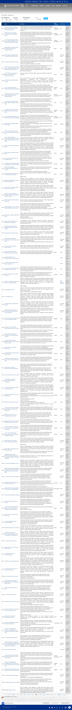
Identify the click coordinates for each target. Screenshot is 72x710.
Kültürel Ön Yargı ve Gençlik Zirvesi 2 (12, 233)
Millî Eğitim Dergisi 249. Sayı (10, 689)
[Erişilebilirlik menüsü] (69, 707)
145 (24, 694)
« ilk (8, 694)
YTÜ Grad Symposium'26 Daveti (10, 594)
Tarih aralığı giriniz (5, 17)
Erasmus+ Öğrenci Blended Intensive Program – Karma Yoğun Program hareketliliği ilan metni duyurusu (12, 508)
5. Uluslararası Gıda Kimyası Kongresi (12, 61)
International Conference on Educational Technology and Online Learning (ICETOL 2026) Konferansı (11, 534)
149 (40, 694)
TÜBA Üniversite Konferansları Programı (12, 494)
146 (28, 694)
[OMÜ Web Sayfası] (14, 5)
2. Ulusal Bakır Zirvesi (9, 296)
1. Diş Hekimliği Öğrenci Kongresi (11, 637)
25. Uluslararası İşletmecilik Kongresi (12, 675)
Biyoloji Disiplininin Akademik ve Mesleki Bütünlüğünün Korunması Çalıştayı (11, 227)
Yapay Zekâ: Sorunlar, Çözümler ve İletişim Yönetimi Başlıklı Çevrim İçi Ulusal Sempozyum (11, 311)
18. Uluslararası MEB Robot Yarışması (12, 463)
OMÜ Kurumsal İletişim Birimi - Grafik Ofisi (9, 706)
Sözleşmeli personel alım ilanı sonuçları (12, 527)
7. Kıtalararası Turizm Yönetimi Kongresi (12, 601)
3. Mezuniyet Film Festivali (9, 289)
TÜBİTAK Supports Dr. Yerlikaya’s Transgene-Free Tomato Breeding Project (11, 34)
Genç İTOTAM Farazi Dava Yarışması (11, 576)
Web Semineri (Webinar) (62, 282)
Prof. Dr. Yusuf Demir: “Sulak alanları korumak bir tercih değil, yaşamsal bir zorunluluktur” (12, 428)
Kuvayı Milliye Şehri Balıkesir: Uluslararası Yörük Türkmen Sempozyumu (10, 380)
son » (64, 694)
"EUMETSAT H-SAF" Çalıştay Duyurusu (12, 561)
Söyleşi (61, 257)
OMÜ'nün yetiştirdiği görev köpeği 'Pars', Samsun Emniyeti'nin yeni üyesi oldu (12, 132)
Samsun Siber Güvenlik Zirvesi (10, 649)
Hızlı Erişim (53, 1)
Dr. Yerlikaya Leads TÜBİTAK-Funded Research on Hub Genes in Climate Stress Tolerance (11, 656)
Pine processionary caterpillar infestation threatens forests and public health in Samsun (12, 341)
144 (21, 694)
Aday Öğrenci (29, 1)
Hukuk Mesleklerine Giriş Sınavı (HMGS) (12, 682)
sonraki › (59, 694)
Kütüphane (36, 1)
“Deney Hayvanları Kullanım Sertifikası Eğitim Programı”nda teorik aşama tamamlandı (12, 409)
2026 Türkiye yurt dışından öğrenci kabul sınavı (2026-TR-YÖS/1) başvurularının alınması (11, 74)
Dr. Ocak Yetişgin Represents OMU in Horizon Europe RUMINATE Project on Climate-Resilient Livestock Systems (12, 41)
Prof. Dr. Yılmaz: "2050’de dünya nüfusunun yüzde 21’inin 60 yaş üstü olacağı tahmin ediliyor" (11, 434)
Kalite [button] (40, 1)
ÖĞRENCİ (42, 5)
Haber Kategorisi (26, 17)
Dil (36, 17)
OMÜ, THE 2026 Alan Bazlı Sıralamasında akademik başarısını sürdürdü (11, 168)
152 (51, 694)
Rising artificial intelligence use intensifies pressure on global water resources (11, 335)
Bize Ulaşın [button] (46, 1)
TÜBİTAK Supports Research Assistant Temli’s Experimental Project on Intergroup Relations (12, 95)
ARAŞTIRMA (58, 5)
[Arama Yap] (65, 2)
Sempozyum (62, 649)
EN (67, 1)
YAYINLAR (64, 5)
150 (44, 694)
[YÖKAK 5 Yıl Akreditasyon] (26, 5)
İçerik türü (15, 17)
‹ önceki (13, 694)
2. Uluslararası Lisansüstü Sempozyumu (12, 476)
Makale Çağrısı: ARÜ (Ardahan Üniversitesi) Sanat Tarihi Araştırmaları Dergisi (12, 240)
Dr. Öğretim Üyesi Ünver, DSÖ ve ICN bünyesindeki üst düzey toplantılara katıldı (11, 111)
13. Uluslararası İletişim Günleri (11, 540)
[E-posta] (60, 2)
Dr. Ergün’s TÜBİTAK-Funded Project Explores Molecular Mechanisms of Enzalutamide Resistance (11, 28)
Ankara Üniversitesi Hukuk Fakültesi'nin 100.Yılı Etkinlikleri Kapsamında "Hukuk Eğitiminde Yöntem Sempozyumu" (12, 68)
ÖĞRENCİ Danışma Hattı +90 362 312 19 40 (46, 703)
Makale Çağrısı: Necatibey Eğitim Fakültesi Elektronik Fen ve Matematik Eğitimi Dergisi (12, 582)
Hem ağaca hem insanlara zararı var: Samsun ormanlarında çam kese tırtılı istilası (12, 359)
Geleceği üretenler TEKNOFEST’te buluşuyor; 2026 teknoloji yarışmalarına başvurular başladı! (12, 195)
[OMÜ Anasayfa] (57, 2)
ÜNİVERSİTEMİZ (34, 5)
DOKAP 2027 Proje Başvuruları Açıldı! (11, 402)
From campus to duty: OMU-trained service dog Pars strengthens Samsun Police (12, 102)
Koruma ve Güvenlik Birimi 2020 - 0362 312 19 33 (65, 703)
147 (32, 694)
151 (48, 694)
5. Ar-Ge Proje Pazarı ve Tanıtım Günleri (12, 374)
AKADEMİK (47, 5)
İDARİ (53, 5)
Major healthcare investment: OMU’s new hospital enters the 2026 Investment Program (11, 48)
